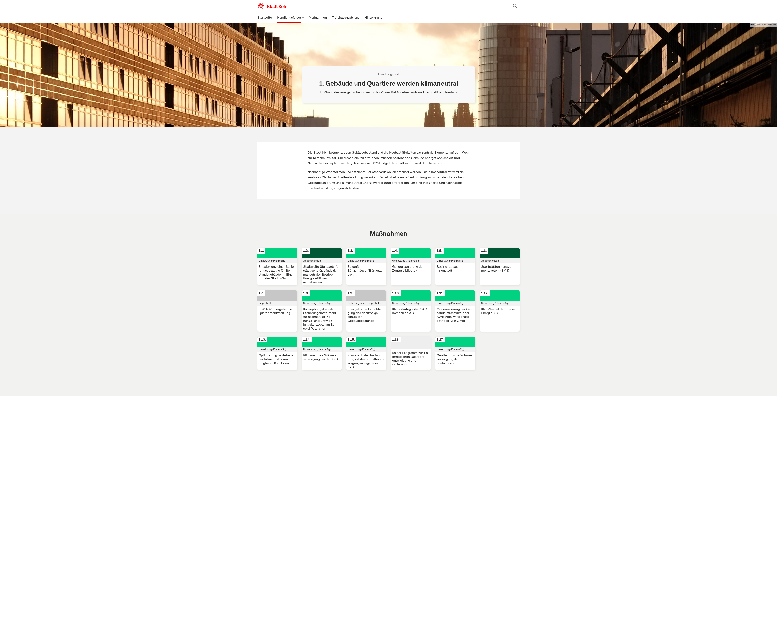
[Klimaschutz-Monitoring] (291, 6)
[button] (290, 17)
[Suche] (515, 6)
